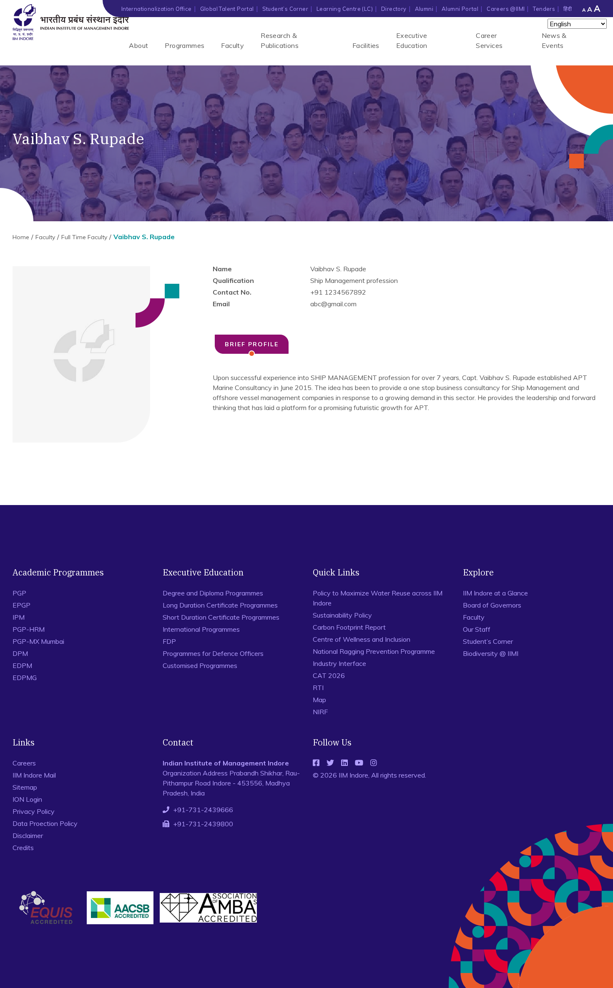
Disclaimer (28, 835)
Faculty (232, 45)
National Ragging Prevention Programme (374, 651)
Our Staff (476, 629)
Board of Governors (492, 605)
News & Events (554, 40)
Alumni (424, 8)
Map (319, 699)
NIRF (320, 712)
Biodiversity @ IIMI (490, 653)
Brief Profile (252, 344)
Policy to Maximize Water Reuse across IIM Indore (377, 598)
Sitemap (25, 787)
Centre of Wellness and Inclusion (361, 639)
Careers (24, 763)
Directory (394, 8)
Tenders (544, 8)
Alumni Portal (460, 8)
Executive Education (411, 40)
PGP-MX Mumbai (38, 641)
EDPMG (25, 677)
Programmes (184, 45)
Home (21, 237)
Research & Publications (280, 40)
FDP (169, 641)
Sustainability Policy (342, 615)
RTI (318, 687)
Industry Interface (339, 663)
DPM (20, 653)
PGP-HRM (29, 629)
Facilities (365, 45)
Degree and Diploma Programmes (213, 593)
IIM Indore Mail (34, 775)
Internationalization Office (156, 8)
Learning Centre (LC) (345, 8)
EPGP (21, 605)
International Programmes (201, 629)
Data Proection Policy (45, 823)
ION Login (27, 799)
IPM (19, 617)
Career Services (489, 40)
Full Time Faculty (84, 237)
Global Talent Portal (227, 8)
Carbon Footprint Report (349, 627)
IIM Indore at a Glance (495, 593)
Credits (23, 847)
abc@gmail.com (333, 304)
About (138, 45)
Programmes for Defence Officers (213, 653)
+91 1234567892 (338, 292)
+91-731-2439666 (203, 809)
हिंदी (567, 8)
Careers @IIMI (506, 8)
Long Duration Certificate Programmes (220, 605)
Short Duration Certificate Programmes (221, 617)
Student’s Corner (285, 8)
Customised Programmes (200, 665)
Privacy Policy (34, 811)
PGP (19, 593)
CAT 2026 (329, 675)
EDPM (22, 665)
